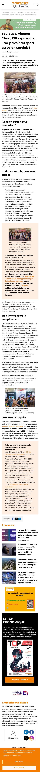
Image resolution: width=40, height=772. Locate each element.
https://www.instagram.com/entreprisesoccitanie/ (31, 738)
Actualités (11, 12)
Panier (37, 4)
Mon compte (13, 738)
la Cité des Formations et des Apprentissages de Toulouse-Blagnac (19, 278)
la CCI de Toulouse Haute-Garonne (18, 453)
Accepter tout (19, 767)
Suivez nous (26, 732)
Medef (4, 56)
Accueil (4, 12)
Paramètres (19, 762)
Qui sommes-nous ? (20, 747)
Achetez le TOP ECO (20, 680)
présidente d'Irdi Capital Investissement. (16, 485)
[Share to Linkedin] (19, 519)
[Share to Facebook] (13, 519)
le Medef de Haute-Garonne (12, 426)
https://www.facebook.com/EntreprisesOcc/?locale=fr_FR (31, 732)
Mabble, (25, 286)
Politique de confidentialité (12, 756)
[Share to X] (16, 519)
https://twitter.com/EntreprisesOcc (26, 738)
